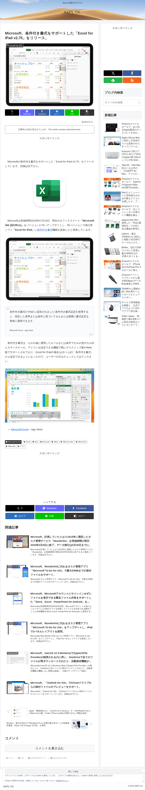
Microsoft (45, 442)
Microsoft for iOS (14, 442)
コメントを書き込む (49, 748)
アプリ (22, 446)
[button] (87, 112)
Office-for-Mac (68, 442)
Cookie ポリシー (62, 781)
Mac (36, 442)
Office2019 (82, 442)
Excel (28, 442)
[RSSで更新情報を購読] (132, 80)
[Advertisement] (49, 148)
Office (56, 442)
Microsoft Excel (19, 429)
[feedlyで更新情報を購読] (113, 80)
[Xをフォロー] (113, 73)
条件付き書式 (44, 229)
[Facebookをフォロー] (132, 73)
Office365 (11, 446)
